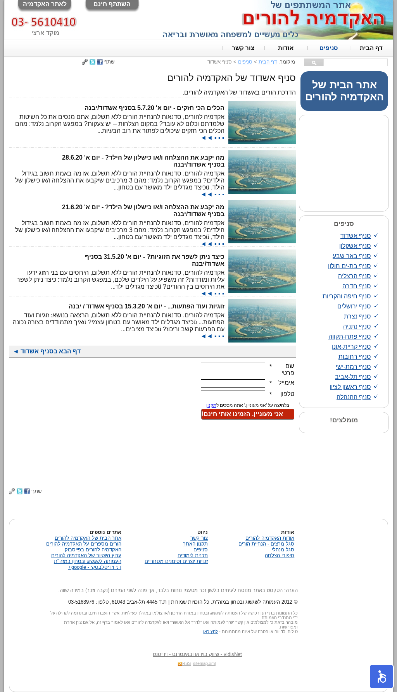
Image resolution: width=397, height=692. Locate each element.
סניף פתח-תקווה (349, 336)
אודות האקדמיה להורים (269, 538)
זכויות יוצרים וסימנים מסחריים (176, 561)
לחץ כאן (210, 631)
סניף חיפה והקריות (347, 296)
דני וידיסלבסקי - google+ (94, 567)
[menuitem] (371, 48)
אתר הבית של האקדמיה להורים (344, 91)
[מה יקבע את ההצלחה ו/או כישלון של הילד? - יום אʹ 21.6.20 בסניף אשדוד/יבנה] (262, 241)
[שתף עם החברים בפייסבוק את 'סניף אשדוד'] (100, 62)
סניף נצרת (357, 316)
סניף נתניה (357, 326)
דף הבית (371, 48)
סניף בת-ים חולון (349, 266)
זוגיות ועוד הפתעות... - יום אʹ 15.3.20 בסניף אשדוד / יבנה (146, 306)
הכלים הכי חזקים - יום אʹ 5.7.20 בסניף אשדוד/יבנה (154, 108)
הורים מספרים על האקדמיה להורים (83, 544)
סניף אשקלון (355, 246)
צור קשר (243, 48)
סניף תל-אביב (353, 377)
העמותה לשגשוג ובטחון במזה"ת (87, 561)
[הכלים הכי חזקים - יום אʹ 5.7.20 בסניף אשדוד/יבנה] (262, 142)
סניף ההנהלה (354, 397)
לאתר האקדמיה (45, 4)
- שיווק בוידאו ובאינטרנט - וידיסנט (197, 654)
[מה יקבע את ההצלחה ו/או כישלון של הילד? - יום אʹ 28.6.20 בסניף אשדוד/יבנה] (262, 191)
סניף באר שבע (352, 256)
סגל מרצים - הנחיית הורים (266, 544)
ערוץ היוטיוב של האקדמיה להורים (86, 555)
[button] (381, 676)
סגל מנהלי (283, 550)
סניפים (328, 48)
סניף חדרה (356, 286)
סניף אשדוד (355, 235)
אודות (285, 48)
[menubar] (307, 48)
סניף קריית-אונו (351, 346)
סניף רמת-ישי (353, 366)
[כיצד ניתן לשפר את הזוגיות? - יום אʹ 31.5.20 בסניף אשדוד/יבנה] (262, 290)
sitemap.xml (204, 663)
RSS (186, 663)
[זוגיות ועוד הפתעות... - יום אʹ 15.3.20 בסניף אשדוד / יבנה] (262, 340)
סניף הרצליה (354, 276)
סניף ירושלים (354, 306)
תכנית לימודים (193, 555)
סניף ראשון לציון (350, 387)
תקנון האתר (195, 544)
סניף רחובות (354, 356)
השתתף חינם (112, 4)
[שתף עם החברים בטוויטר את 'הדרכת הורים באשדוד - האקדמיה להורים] (92, 62)
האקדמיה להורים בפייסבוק (93, 550)
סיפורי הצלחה (279, 555)
